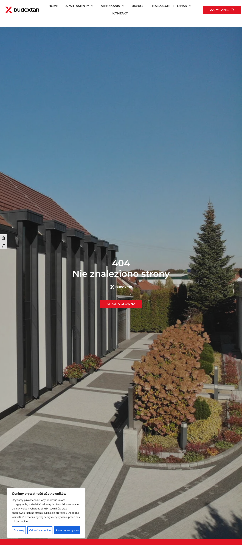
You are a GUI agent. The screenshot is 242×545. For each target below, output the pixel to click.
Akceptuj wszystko (67, 530)
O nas (182, 6)
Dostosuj (19, 530)
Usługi (137, 6)
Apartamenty (77, 6)
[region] (46, 513)
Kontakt (120, 13)
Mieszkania (110, 6)
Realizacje (160, 6)
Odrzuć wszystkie (40, 530)
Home (53, 6)
